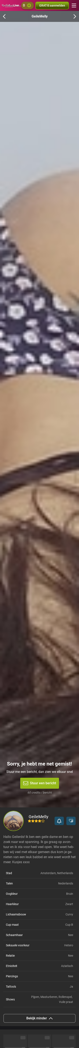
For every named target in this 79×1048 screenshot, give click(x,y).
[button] (59, 821)
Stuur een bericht (43, 783)
